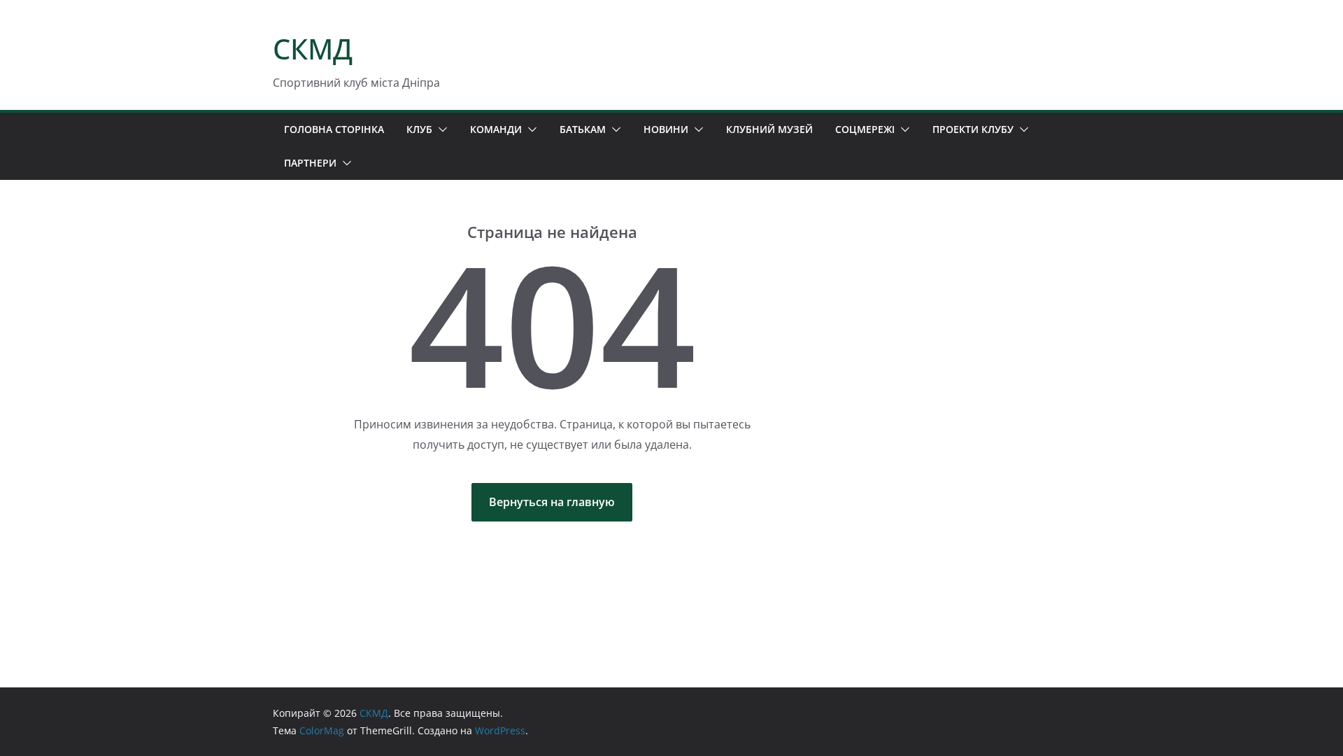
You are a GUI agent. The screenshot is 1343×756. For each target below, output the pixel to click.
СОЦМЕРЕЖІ (865, 129)
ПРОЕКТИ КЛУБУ (973, 129)
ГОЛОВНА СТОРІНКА (334, 129)
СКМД (313, 48)
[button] (440, 129)
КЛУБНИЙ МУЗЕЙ (769, 129)
